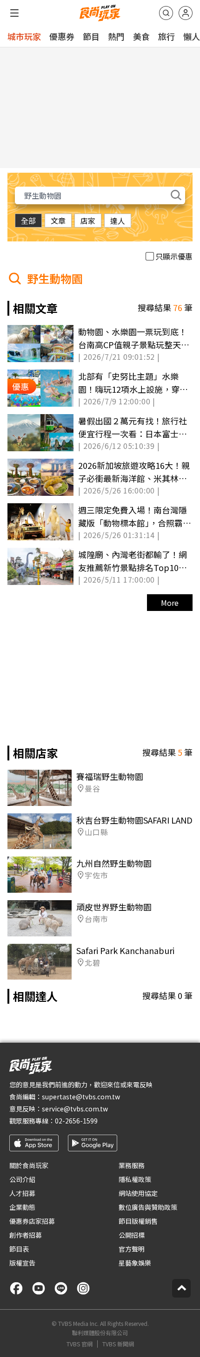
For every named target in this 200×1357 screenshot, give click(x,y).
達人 (117, 220)
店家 (87, 220)
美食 (141, 36)
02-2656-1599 (76, 1120)
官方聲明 (132, 1248)
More (170, 602)
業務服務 (132, 1165)
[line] (61, 1288)
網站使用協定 (138, 1193)
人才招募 (22, 1193)
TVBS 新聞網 (118, 1344)
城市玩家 (24, 36)
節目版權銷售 (138, 1221)
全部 (28, 220)
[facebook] (16, 1288)
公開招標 (132, 1235)
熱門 (116, 36)
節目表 (19, 1248)
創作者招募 (25, 1235)
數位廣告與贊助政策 (148, 1207)
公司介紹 (22, 1179)
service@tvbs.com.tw (75, 1108)
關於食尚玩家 (28, 1165)
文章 (58, 220)
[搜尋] (166, 13)
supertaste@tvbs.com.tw (81, 1096)
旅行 (166, 36)
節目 (91, 36)
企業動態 (22, 1207)
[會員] (186, 13)
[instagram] (83, 1288)
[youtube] (39, 1288)
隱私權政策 (135, 1179)
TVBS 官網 (80, 1344)
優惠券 (61, 36)
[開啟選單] (14, 13)
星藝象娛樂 (135, 1262)
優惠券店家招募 (32, 1221)
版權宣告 (22, 1262)
